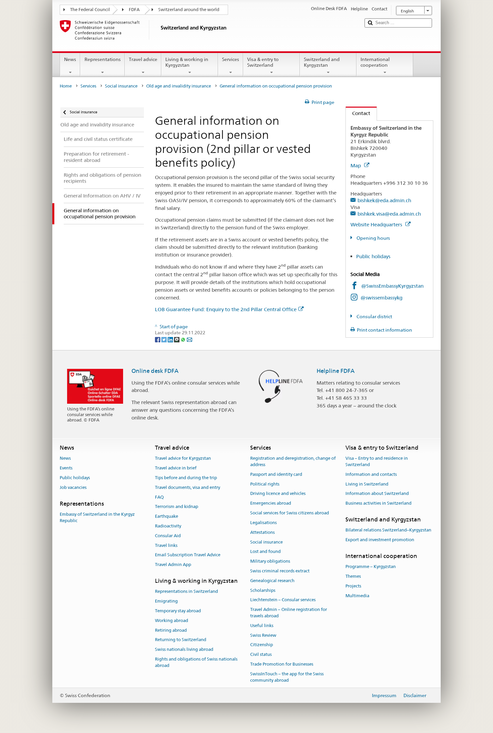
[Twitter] (164, 339)
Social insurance (121, 86)
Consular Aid (168, 535)
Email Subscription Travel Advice (187, 555)
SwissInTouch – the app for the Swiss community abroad (287, 677)
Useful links (261, 625)
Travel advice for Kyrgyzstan (183, 458)
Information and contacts (371, 474)
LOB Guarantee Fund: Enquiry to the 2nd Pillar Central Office (225, 309)
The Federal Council (90, 9)
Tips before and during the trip (186, 477)
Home (66, 86)
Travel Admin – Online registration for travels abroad (288, 612)
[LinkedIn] (171, 339)
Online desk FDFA (154, 371)
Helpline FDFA (335, 371)
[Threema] (177, 339)
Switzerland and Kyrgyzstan (322, 62)
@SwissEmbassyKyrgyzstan (392, 286)
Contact (358, 113)
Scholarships (262, 590)
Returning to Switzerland (180, 639)
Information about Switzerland (377, 493)
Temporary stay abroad (178, 610)
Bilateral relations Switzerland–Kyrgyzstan (388, 530)
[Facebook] (158, 339)
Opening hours (372, 238)
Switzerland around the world (188, 9)
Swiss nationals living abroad (184, 649)
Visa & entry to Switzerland (263, 62)
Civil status (261, 654)
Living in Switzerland (366, 484)
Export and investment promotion (379, 539)
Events (66, 467)
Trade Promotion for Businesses (281, 664)
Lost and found (265, 551)
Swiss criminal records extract (280, 570)
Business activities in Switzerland (378, 503)
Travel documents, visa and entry (187, 487)
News (70, 59)
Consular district (373, 316)
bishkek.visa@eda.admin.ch (389, 214)
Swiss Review (263, 635)
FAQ (159, 497)
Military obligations (270, 561)
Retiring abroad (171, 630)
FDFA (134, 9)
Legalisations (263, 522)
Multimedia (357, 595)
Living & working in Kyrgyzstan (186, 62)
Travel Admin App (173, 564)
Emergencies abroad (270, 503)
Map (356, 165)
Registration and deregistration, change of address (293, 461)
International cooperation (375, 62)
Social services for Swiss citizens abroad (289, 512)
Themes (353, 576)
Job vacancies (73, 487)
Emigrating (166, 601)
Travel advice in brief (176, 467)
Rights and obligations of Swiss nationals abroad (196, 662)
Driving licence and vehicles (278, 493)
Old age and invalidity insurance (178, 86)
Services (230, 59)
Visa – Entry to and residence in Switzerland (376, 461)
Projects (353, 585)
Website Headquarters (376, 224)
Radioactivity (168, 525)
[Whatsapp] (183, 339)
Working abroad (171, 620)
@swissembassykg (381, 297)
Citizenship (261, 644)
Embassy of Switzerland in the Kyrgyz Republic (97, 517)
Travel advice (143, 59)
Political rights (264, 484)
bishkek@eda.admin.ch (384, 200)
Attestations (262, 532)
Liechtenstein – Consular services (283, 600)
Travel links (166, 545)
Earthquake (166, 516)
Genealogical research (272, 580)
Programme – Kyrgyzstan (370, 566)
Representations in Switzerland (186, 591)
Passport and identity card (276, 474)
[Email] (189, 339)
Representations (103, 59)
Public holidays (373, 256)
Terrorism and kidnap (176, 506)
